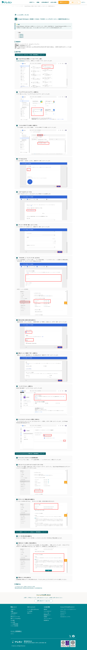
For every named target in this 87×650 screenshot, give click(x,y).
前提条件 (21, 34)
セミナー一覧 (46, 613)
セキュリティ (13, 614)
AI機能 (12, 611)
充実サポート (29, 613)
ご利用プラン (13, 609)
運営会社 (45, 609)
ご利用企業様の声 (14, 613)
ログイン (12, 633)
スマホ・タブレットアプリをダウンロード (68, 609)
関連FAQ (21, 37)
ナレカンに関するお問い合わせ (33, 609)
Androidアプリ (63, 613)
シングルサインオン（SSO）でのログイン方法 (25, 586)
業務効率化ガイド (47, 614)
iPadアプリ (62, 614)
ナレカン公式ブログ (47, 611)
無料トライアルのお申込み (16, 618)
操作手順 (21, 35)
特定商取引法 (46, 620)
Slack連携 (12, 620)
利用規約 (45, 616)
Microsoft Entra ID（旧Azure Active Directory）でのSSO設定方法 (28, 587)
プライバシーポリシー (48, 618)
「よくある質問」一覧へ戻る (23, 14)
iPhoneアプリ (63, 611)
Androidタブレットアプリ (65, 616)
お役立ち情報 (53, 2)
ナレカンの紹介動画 (14, 625)
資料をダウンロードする (15, 616)
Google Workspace (20, 60)
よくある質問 (29, 611)
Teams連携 (13, 622)
